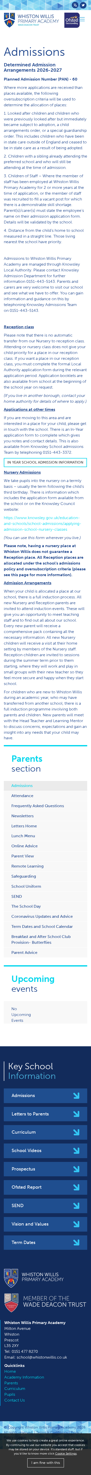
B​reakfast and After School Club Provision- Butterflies (41, 939)
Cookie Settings (66, 1453)
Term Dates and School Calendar (42, 926)
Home (10, 1371)
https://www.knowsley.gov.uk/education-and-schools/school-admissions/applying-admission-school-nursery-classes (42, 523)
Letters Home (24, 826)
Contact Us (14, 1400)
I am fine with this (45, 1463)
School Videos (26, 1150)
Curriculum (24, 1132)
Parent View (22, 856)
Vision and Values (30, 1224)
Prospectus (23, 1169)
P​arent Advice (24, 952)
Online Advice (24, 846)
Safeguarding (23, 876)
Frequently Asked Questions (37, 805)
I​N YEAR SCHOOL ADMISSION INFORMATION (45, 462)
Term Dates (23, 1242)
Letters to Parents (30, 1114)
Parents (11, 1383)
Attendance (22, 795)
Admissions (22, 785)
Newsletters (22, 815)
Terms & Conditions (52, 1432)
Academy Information (24, 1377)
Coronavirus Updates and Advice (42, 916)
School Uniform (26, 886)
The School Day (26, 906)
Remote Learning (27, 866)
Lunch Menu (23, 835)
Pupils (9, 1394)
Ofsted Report (26, 1187)
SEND (16, 896)
